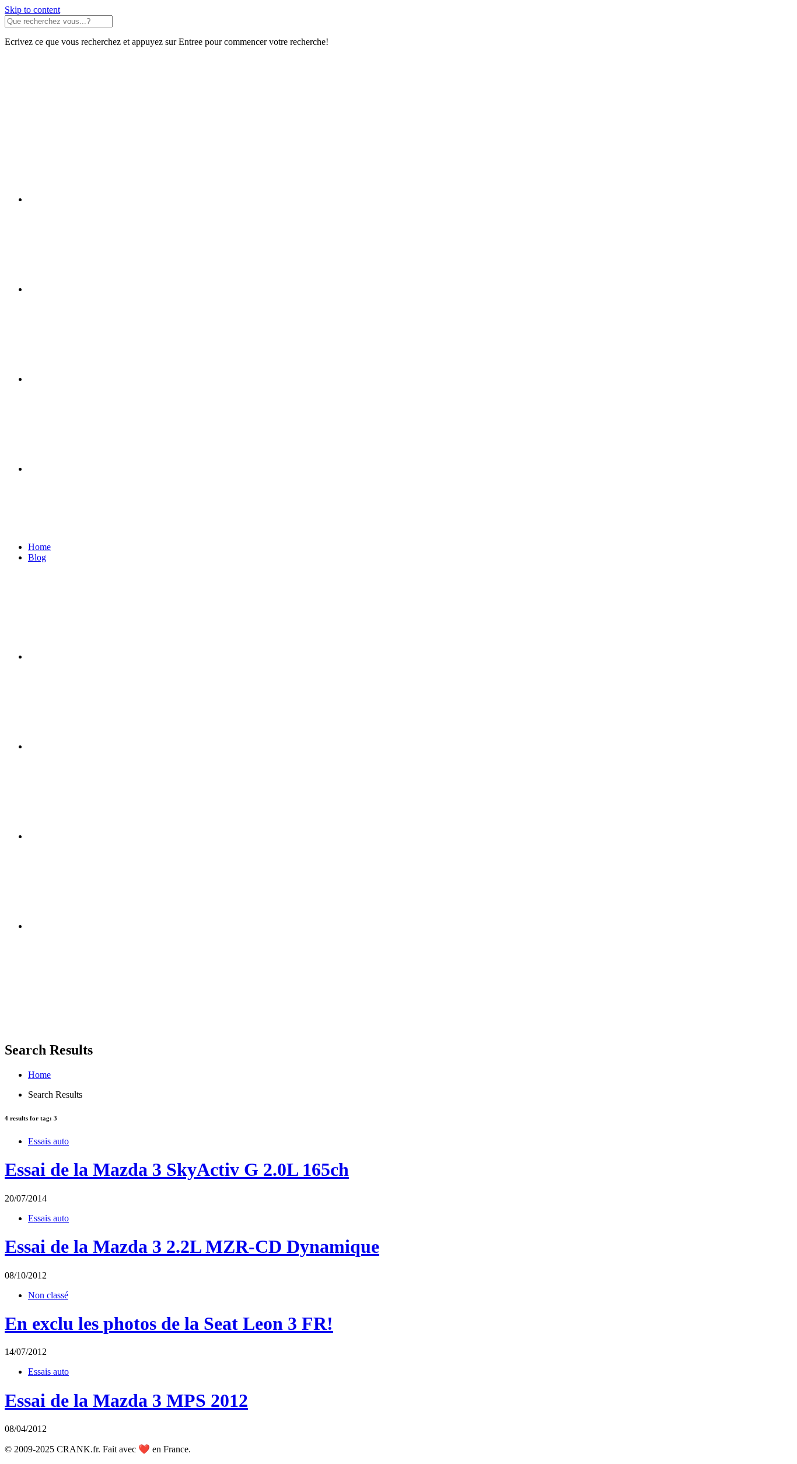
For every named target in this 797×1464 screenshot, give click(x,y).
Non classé (48, 1295)
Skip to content (32, 10)
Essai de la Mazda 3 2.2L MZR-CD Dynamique (192, 1246)
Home (39, 547)
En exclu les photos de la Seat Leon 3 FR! (169, 1323)
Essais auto (48, 1141)
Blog (37, 557)
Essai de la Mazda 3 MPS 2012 (126, 1400)
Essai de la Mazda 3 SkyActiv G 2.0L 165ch (177, 1169)
